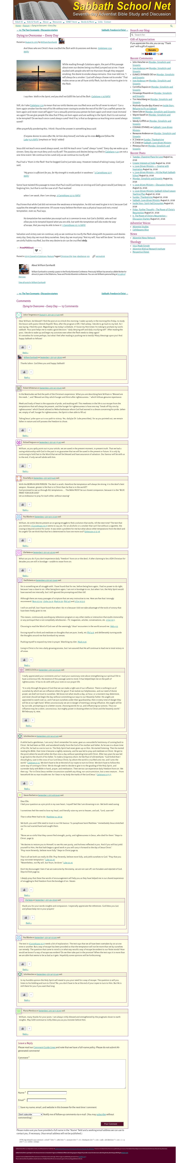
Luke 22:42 (68, 863)
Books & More (87, 22)
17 (110, 774)
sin (88, 256)
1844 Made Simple (141, 246)
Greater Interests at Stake (144, 163)
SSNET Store (71, 22)
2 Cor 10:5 (110, 620)
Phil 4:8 (67, 601)
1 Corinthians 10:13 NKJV (74, 225)
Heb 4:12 (114, 626)
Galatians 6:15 (103, 774)
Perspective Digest (141, 252)
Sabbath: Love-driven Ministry (157, 143)
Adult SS (19, 22)
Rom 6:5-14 (37, 601)
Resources (57, 22)
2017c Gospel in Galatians (36, 256)
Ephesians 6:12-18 (92, 532)
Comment (24, 1057)
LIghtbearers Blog (141, 230)
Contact (107, 22)
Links (101, 22)
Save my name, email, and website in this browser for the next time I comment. (59, 1107)
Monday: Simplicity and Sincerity (160, 112)
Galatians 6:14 (33, 763)
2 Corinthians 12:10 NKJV (68, 195)
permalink (100, 256)
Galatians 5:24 (37, 105)
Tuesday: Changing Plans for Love (148, 157)
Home (18, 26)
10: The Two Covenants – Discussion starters (37, 30)
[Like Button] (36, 250)
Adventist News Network (144, 238)
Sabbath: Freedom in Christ (115, 30)
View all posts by (32, 282)
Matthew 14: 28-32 (54, 817)
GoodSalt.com (82, 1156)
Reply (25, 353)
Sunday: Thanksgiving (154, 139)
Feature (26, 26)
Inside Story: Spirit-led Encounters (148, 203)
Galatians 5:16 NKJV (100, 96)
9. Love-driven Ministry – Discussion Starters (153, 185)
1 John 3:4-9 (48, 601)
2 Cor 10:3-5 (80, 601)
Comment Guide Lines (45, 1047)
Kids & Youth (33, 22)
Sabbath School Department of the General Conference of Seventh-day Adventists (74, 1148)
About (45, 22)
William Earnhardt (31, 357)
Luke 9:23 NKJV (31, 139)
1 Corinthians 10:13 (39, 526)
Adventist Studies (141, 227)
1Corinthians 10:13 (37, 944)
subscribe (101, 1114)
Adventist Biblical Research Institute (149, 249)
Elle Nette (29, 900)
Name (22, 1092)
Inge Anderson (139, 68)
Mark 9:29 (58, 601)
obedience (81, 256)
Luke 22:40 (50, 860)
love (74, 256)
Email (21, 1100)
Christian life (66, 256)
